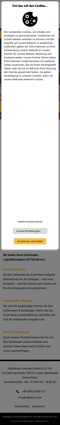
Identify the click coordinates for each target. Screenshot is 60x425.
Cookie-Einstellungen (28, 231)
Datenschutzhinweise (30, 221)
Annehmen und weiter (30, 241)
